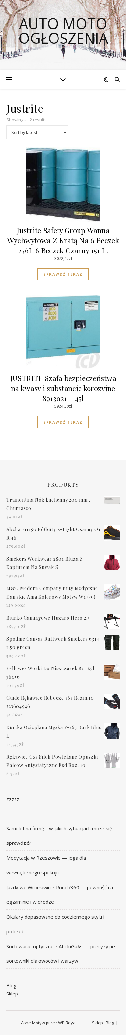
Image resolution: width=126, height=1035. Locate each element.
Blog (11, 985)
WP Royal (67, 1023)
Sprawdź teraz (63, 274)
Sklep (12, 993)
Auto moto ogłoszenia (63, 30)
